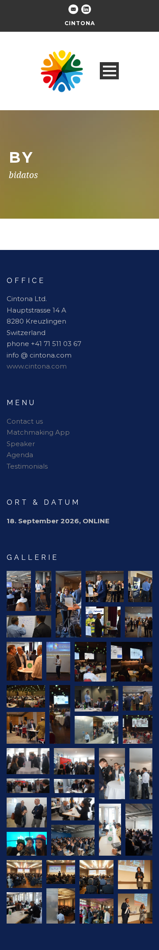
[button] (19, 591)
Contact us (25, 421)
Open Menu (109, 70)
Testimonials (27, 466)
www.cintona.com (37, 366)
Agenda (20, 455)
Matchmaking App (38, 432)
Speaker (21, 444)
